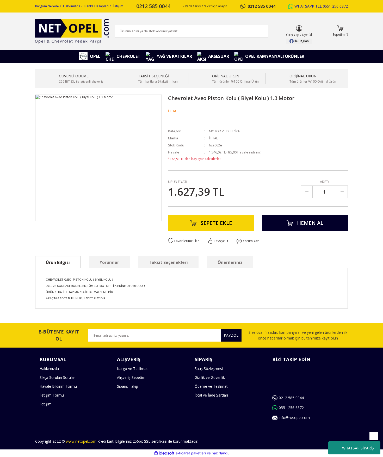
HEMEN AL (310, 222)
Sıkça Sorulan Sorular (57, 377)
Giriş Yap (292, 35)
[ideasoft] (164, 453)
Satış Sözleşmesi (209, 368)
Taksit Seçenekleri (168, 262)
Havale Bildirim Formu (58, 386)
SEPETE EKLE (216, 222)
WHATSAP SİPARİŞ (358, 448)
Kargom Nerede (47, 6)
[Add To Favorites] (183, 241)
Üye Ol (307, 35)
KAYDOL (231, 335)
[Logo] (72, 31)
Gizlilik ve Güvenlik (210, 377)
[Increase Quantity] (342, 192)
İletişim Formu (52, 395)
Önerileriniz (230, 262)
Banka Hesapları (96, 6)
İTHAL (173, 110)
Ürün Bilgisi (58, 262)
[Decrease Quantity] (307, 192)
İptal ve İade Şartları (211, 395)
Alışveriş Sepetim (131, 377)
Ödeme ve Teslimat (211, 386)
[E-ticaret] (191, 453)
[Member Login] (299, 28)
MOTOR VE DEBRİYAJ (224, 131)
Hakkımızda (71, 6)
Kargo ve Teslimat (132, 368)
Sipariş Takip (127, 386)
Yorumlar (109, 262)
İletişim (118, 6)
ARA (255, 31)
